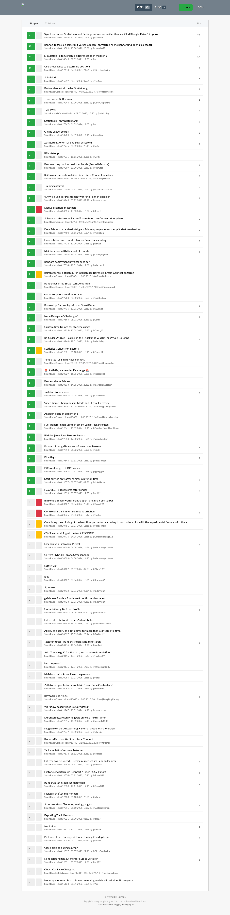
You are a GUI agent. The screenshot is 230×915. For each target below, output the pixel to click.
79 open (33, 24)
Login (199, 7)
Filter (199, 24)
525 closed (49, 24)
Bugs (160, 7)
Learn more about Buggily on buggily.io (115, 905)
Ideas (142, 7)
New (187, 7)
